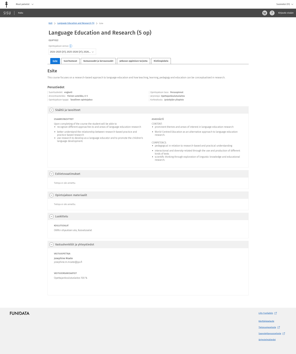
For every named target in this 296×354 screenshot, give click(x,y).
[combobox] (72, 52)
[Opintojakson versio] (70, 46)
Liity (266, 313)
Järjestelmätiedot (267, 339)
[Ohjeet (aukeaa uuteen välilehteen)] (272, 13)
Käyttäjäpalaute (266, 321)
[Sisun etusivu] (7, 13)
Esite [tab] (55, 61)
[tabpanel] (148, 181)
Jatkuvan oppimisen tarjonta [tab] (133, 61)
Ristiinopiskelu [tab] (161, 61)
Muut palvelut (23, 4)
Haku (20, 13)
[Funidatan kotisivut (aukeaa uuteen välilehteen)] (19, 313)
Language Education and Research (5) (75, 23)
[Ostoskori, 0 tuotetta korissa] (264, 13)
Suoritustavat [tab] (70, 61)
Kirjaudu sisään (286, 13)
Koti (50, 23)
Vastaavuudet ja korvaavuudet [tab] (98, 61)
